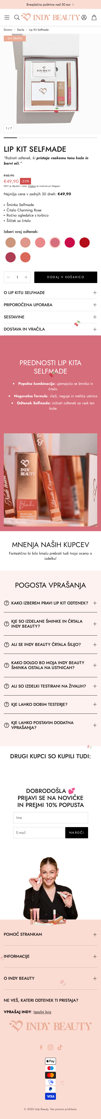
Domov (8, 30)
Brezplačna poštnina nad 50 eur (49, 4)
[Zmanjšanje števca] (8, 277)
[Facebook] (41, 1047)
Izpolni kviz (42, 1012)
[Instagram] (50, 1047)
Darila (20, 30)
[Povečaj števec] (26, 277)
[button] (7, 17)
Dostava (32, 186)
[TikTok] (60, 1047)
